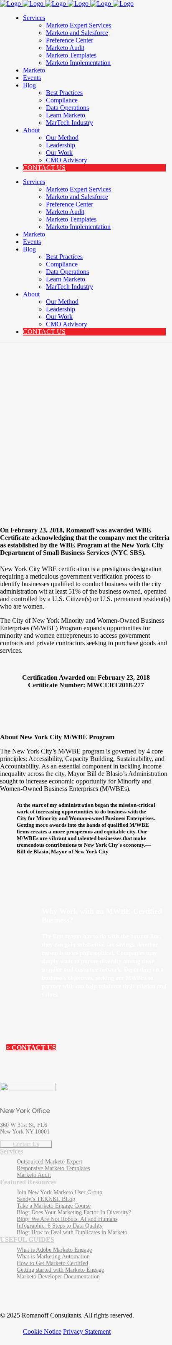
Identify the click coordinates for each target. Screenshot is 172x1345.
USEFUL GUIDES (27, 1239)
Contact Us (26, 1144)
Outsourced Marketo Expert (49, 1162)
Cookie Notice (42, 1331)
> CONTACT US (31, 1047)
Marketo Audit (34, 1175)
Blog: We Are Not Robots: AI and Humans (67, 1219)
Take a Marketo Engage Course (54, 1206)
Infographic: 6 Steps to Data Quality (60, 1226)
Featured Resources (28, 1182)
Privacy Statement (87, 1331)
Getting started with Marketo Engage (60, 1270)
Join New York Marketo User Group (59, 1192)
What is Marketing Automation (53, 1256)
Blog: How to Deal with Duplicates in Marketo (72, 1232)
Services (11, 1151)
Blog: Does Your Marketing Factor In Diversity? (74, 1212)
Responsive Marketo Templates (53, 1168)
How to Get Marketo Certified (52, 1263)
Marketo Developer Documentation (58, 1276)
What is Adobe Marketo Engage (54, 1250)
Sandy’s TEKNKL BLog (46, 1199)
